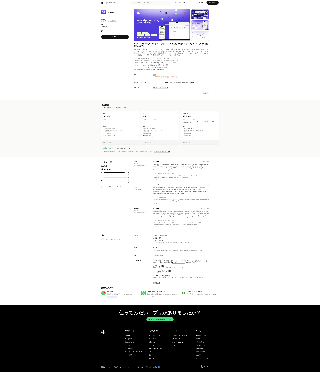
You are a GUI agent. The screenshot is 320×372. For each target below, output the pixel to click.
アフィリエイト (200, 352)
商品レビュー (153, 342)
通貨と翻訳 (152, 358)
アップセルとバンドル (155, 345)
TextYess (104, 32)
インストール (115, 37)
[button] (120, 294)
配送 (150, 355)
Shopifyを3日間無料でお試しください (160, 319)
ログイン (201, 2)
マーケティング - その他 (160, 88)
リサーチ (175, 345)
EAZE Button (110, 291)
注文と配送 (128, 345)
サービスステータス (202, 358)
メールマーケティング (155, 348)
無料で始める (213, 2)
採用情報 (198, 339)
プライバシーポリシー (160, 235)
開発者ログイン (106, 367)
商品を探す (128, 339)
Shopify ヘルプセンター (179, 335)
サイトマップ (139, 367)
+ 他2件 (200, 36)
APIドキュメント (177, 339)
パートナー (199, 348)
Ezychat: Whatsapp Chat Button (156, 291)
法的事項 (198, 355)
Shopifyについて (201, 335)
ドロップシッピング (155, 335)
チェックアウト (158, 82)
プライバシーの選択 (151, 367)
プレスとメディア (201, 345)
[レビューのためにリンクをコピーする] (139, 161)
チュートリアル (158, 240)
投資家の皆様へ (200, 342)
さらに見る (156, 179)
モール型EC (152, 339)
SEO (150, 352)
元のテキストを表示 (158, 69)
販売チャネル (129, 335)
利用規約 (115, 367)
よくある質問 (157, 238)
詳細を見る (156, 283)
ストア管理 (128, 355)
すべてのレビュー (119, 187)
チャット (156, 93)
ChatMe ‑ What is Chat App (194, 291)
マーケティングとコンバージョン (135, 352)
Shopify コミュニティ (179, 342)
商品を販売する (129, 342)
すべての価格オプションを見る (162, 151)
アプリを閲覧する (178, 2)
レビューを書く (107, 187)
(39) (105, 26)
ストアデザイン (129, 348)
